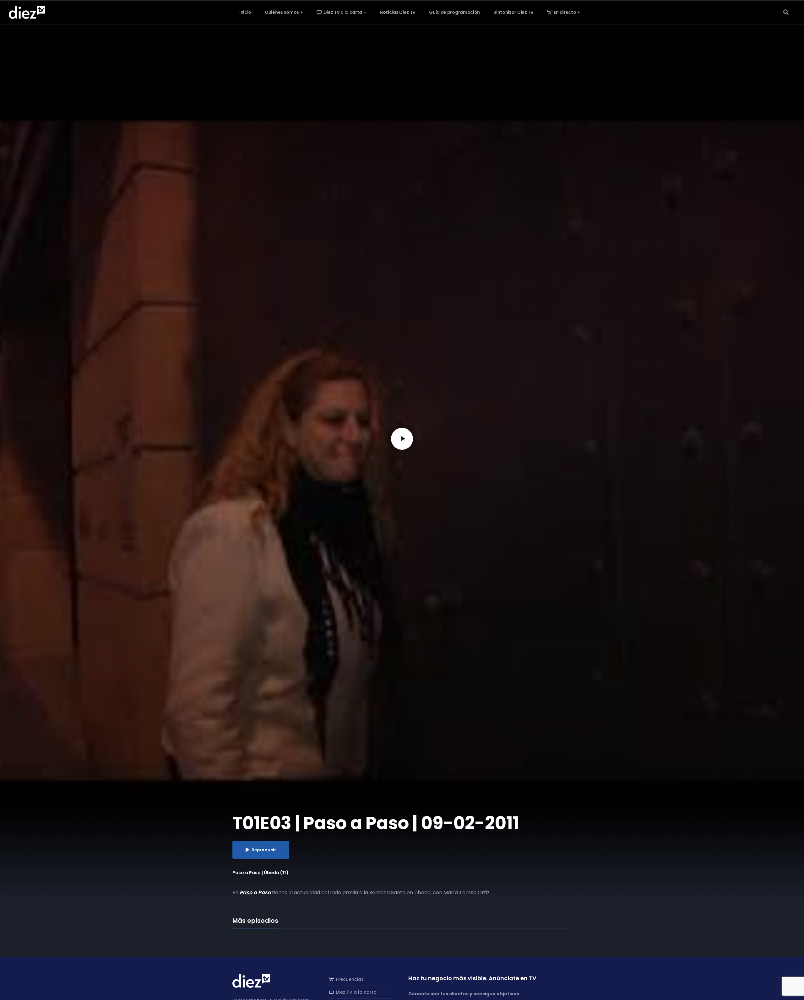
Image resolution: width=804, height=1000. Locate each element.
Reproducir (264, 850)
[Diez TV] (27, 12)
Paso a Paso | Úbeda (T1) (260, 872)
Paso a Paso (255, 892)
